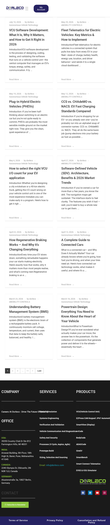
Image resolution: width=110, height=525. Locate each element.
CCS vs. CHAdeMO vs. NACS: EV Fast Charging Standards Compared (78, 106)
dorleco (30, 22)
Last (39, 371)
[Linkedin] (90, 493)
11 (27, 371)
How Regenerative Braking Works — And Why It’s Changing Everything (28, 244)
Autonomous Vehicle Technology (23, 25)
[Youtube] (97, 493)
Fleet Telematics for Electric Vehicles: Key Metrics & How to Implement (80, 34)
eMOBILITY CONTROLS (71, 25)
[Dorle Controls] (15, 8)
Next (32, 371)
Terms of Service (18, 520)
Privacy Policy (55, 520)
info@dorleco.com (55, 465)
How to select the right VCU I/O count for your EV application (28, 173)
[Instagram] (104, 493)
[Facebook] (83, 493)
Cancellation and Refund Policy (92, 521)
